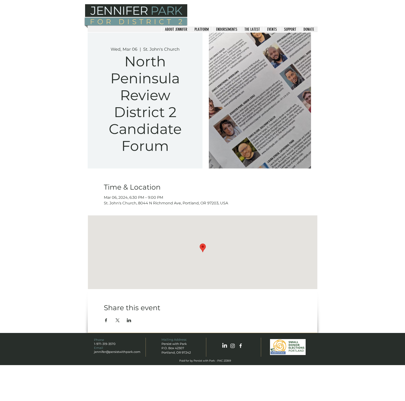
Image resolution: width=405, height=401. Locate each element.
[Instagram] (233, 346)
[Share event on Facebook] (106, 320)
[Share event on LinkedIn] (129, 320)
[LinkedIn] (225, 346)
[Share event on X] (117, 320)
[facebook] (241, 346)
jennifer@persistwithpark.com (117, 352)
